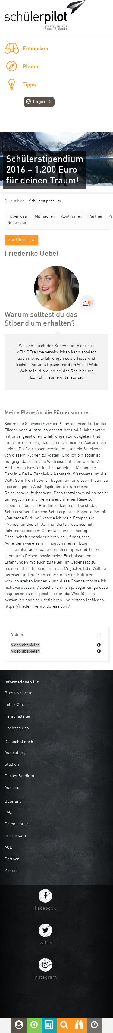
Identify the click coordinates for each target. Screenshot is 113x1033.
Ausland (12, 788)
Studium (12, 764)
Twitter (45, 942)
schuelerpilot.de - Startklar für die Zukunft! (45, 15)
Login (39, 102)
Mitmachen (45, 216)
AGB (8, 847)
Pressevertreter (19, 693)
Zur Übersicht (21, 240)
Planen (31, 67)
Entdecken (35, 49)
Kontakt (12, 871)
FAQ (8, 812)
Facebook (45, 908)
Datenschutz (16, 824)
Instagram (45, 977)
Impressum (15, 836)
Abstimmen (71, 216)
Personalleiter (18, 716)
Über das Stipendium (18, 219)
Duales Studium (19, 776)
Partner (95, 216)
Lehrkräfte (14, 705)
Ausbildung (15, 753)
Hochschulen (17, 728)
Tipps (29, 85)
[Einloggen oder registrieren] (19, 1025)
